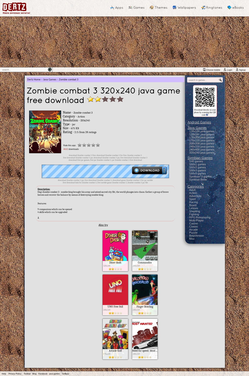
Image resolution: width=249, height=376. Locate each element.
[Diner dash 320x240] (115, 270)
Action (193, 193)
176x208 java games (201, 137)
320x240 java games (201, 152)
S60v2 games (197, 167)
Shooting (194, 211)
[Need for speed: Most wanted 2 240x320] (145, 358)
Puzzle (193, 232)
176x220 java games (201, 140)
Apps (119, 7)
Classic (193, 226)
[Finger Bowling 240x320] (145, 314)
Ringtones (214, 7)
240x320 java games (201, 146)
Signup (242, 70)
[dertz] (16, 13)
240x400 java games (201, 149)
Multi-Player (196, 220)
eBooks (238, 7)
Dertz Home (33, 79)
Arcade (193, 229)
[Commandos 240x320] (145, 270)
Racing (193, 202)
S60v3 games (197, 170)
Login (229, 70)
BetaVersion (196, 235)
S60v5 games (197, 173)
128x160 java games (201, 134)
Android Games (199, 122)
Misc (192, 238)
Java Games (49, 79)
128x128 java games (201, 131)
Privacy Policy (14, 374)
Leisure (193, 208)
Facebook (42, 374)
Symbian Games (200, 158)
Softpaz (65, 374)
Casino (193, 223)
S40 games (196, 161)
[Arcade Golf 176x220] (115, 358)
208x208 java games (201, 143)
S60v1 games (197, 164)
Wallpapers (187, 7)
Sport (192, 199)
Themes (161, 7)
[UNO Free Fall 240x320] (115, 314)
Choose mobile (213, 70)
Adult (192, 190)
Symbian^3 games (200, 176)
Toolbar (27, 374)
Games (138, 7)
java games (54, 374)
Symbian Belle (198, 179)
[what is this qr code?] (206, 115)
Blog (34, 374)
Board (192, 205)
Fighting (194, 214)
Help (4, 374)
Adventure (195, 196)
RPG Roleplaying (199, 217)
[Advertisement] (124, 42)
